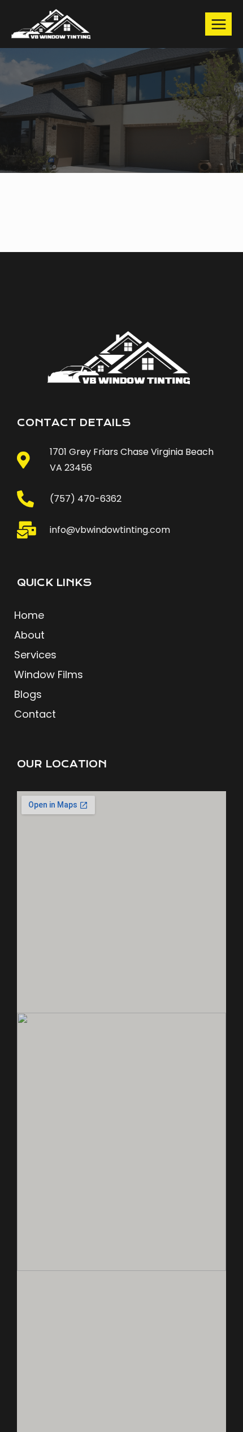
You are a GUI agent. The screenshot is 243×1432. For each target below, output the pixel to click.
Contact (35, 714)
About (29, 635)
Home (29, 615)
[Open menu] (218, 24)
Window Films (48, 674)
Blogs (28, 694)
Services (35, 655)
